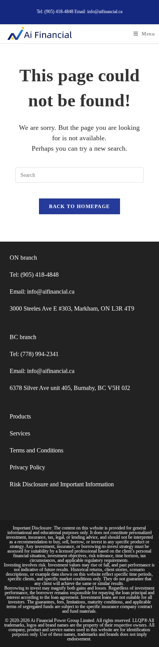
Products (20, 416)
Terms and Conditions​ (36, 450)
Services (20, 433)
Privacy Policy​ (27, 467)
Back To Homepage (79, 206)
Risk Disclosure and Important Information (62, 484)
